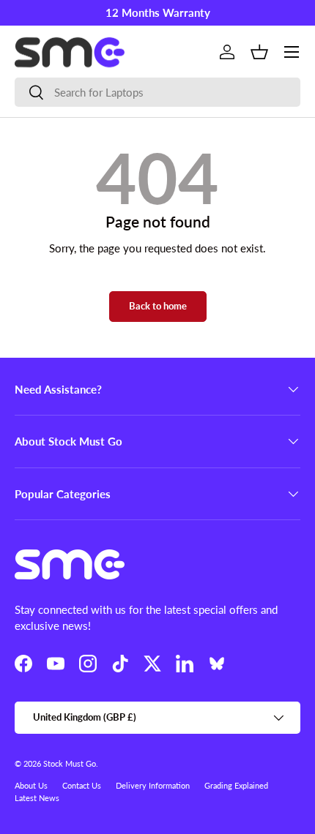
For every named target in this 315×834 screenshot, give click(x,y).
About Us (31, 785)
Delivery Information (153, 785)
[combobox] (157, 92)
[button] (259, 52)
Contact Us (81, 785)
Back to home (158, 306)
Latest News (37, 798)
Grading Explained (236, 785)
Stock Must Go (69, 763)
